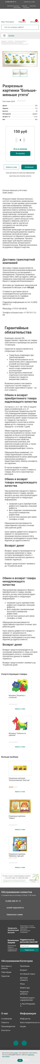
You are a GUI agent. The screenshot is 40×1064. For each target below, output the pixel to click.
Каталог (11, 35)
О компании (6, 1019)
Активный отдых (27, 974)
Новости (24, 6)
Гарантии (33, 6)
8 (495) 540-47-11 (13, 901)
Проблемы (25, 966)
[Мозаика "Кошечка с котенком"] (20, 685)
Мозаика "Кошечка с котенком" (17, 696)
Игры (22, 984)
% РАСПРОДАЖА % (27, 1005)
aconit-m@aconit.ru (15, 908)
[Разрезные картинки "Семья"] (20, 806)
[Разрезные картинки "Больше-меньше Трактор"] (20, 768)
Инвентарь (25, 988)
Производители (8, 1026)
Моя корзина (34, 21)
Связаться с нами (29, 2)
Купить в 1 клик (11, 167)
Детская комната (24, 979)
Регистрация (10, 22)
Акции (23, 1026)
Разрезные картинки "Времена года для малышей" (17, 855)
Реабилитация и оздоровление (27, 999)
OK (20, 1060)
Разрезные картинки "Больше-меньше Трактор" (19, 779)
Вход (2, 22)
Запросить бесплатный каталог (13, 930)
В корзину (20, 153)
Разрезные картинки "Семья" (17, 817)
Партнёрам (17, 7)
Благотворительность (30, 1022)
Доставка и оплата (13, 6)
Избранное (22, 21)
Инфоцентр (25, 1019)
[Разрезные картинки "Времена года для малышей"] (20, 844)
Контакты (26, 7)
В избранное (29, 167)
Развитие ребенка (24, 993)
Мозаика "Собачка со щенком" (17, 734)
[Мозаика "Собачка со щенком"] (20, 723)
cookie (16, 1053)
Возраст (23, 970)
